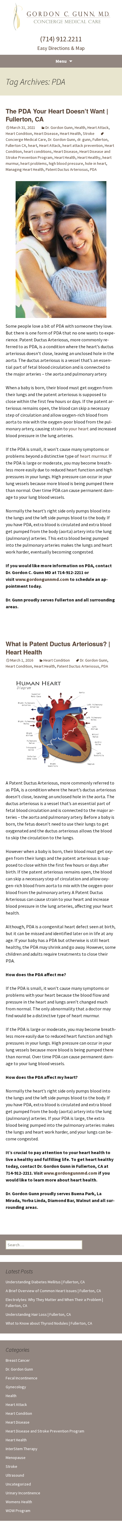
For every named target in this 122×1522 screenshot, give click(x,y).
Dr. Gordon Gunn (59, 127)
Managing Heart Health (25, 169)
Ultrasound (15, 1475)
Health (80, 127)
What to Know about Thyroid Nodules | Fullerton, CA (49, 1323)
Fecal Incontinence (21, 1378)
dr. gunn (84, 139)
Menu (61, 61)
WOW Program (18, 1510)
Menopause (16, 1457)
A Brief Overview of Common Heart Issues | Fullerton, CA (53, 1290)
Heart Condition (19, 133)
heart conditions (38, 151)
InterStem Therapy (21, 1448)
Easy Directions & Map (61, 48)
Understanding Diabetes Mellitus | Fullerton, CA (45, 1281)
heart (32, 145)
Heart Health (70, 133)
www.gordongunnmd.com (70, 1173)
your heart (79, 428)
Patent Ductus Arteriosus (67, 169)
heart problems (33, 163)
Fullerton (100, 139)
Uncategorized (18, 1484)
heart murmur (93, 456)
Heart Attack (98, 127)
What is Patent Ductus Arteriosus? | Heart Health (58, 647)
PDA (93, 169)
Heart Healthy (88, 157)
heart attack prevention (82, 145)
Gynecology (16, 1386)
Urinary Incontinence (23, 1492)
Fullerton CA (16, 145)
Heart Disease (46, 133)
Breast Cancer (18, 1360)
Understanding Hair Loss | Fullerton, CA (38, 1314)
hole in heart (95, 163)
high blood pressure (66, 163)
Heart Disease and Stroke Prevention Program (45, 1431)
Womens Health (19, 1501)
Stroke (88, 133)
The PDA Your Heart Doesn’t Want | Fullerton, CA (57, 115)
